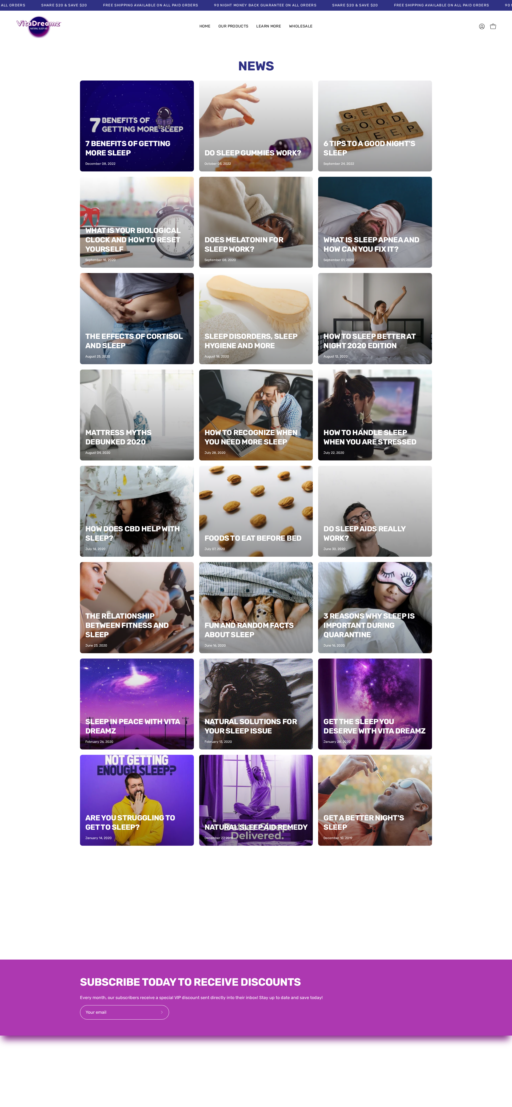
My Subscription (351, 1037)
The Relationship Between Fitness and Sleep (127, 625)
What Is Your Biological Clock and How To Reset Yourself (132, 240)
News (256, 66)
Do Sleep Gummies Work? (253, 153)
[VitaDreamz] (38, 26)
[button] (233, 26)
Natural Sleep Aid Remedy (256, 827)
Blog (265, 1037)
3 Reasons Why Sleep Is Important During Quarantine (369, 625)
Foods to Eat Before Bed (253, 538)
